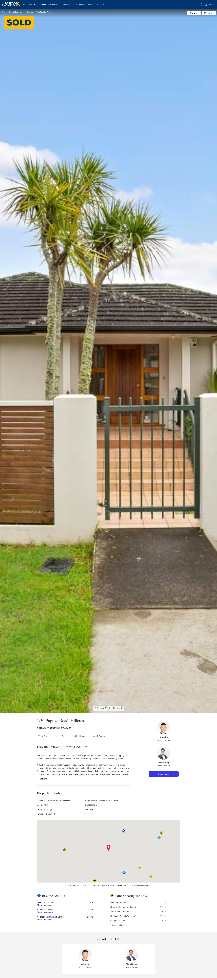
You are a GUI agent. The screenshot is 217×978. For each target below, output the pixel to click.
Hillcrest (29, 12)
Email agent (163, 774)
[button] (109, 848)
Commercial (65, 4)
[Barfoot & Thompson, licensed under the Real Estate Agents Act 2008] (11, 3)
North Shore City (15, 12)
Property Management (49, 4)
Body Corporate (79, 4)
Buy (24, 4)
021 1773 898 (163, 740)
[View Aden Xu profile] (163, 728)
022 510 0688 (163, 766)
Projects (91, 4)
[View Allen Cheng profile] (163, 753)
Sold (3, 12)
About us (100, 4)
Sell (30, 4)
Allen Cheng (164, 763)
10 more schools (117, 925)
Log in (211, 4)
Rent (36, 4)
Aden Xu (163, 737)
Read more (42, 779)
